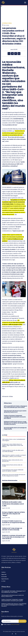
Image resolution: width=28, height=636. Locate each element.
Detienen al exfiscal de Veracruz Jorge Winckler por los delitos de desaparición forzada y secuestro (15, 423)
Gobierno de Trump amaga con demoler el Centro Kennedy (12, 529)
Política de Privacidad (15, 624)
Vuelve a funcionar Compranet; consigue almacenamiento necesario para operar (15, 417)
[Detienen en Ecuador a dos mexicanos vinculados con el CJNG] (14, 491)
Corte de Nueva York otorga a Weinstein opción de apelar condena (12, 470)
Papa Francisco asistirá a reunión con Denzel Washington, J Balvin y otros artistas (14, 455)
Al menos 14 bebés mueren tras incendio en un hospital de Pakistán (13, 521)
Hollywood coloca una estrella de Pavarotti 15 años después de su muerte (13, 475)
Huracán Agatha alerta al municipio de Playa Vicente (15, 428)
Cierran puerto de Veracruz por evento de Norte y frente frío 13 (15, 411)
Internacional (7, 23)
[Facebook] (9, 53)
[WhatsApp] (19, 53)
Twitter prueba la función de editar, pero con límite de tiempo (13, 451)
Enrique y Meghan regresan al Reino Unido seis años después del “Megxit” (13, 513)
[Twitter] (12, 53)
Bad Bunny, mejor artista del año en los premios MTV (12, 460)
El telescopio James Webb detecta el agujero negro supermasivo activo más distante (12, 445)
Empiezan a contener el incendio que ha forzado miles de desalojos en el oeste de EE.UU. (13, 537)
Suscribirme (22, 621)
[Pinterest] (15, 53)
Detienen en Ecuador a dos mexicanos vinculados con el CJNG (13, 504)
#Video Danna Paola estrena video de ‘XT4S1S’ (12, 465)
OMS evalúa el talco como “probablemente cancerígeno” (13, 440)
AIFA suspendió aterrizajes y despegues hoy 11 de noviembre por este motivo (15, 406)
